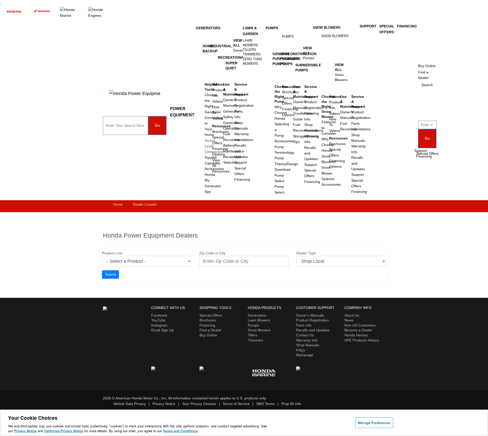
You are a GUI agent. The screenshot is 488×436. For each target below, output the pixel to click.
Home (118, 204)
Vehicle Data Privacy (129, 404)
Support (240, 162)
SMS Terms (265, 404)
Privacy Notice (163, 404)
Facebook (159, 315)
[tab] (253, 43)
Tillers (249, 50)
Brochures (208, 320)
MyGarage (304, 355)
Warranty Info (307, 340)
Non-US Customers (360, 325)
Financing (242, 179)
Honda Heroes (356, 335)
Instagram (159, 325)
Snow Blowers (327, 27)
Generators (208, 28)
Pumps (272, 28)
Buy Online (208, 335)
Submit (110, 274)
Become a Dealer (358, 330)
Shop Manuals (307, 345)
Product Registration (312, 320)
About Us (351, 315)
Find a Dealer (210, 330)
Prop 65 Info (291, 404)
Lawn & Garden (250, 31)
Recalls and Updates (312, 330)
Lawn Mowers (250, 43)
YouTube (158, 320)
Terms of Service (236, 404)
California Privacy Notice (63, 430)
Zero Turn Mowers (252, 61)
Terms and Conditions (180, 430)
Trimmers (252, 54)
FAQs (300, 350)
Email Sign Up (162, 330)
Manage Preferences (374, 422)
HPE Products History (361, 340)
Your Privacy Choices (199, 404)
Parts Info (304, 325)
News (348, 320)
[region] (244, 423)
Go (157, 125)
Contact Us (305, 335)
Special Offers (427, 153)
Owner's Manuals (310, 315)
